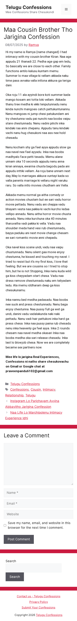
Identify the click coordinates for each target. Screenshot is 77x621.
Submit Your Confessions (38, 607)
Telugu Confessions (29, 7)
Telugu (30, 395)
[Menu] (66, 9)
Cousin (36, 389)
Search (11, 561)
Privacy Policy (38, 602)
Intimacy (49, 389)
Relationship (14, 395)
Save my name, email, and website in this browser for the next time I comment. (39, 525)
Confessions (19, 389)
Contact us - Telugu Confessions (38, 596)
